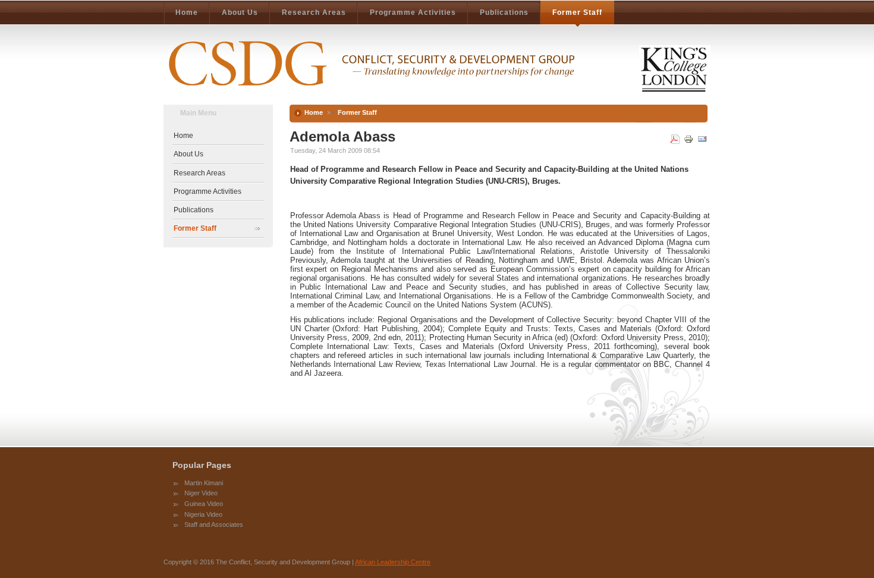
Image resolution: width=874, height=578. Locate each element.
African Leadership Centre (392, 562)
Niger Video (201, 493)
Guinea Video (203, 503)
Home (313, 112)
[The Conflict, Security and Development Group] (437, 69)
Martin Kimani (203, 482)
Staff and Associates (213, 524)
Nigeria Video (203, 514)
